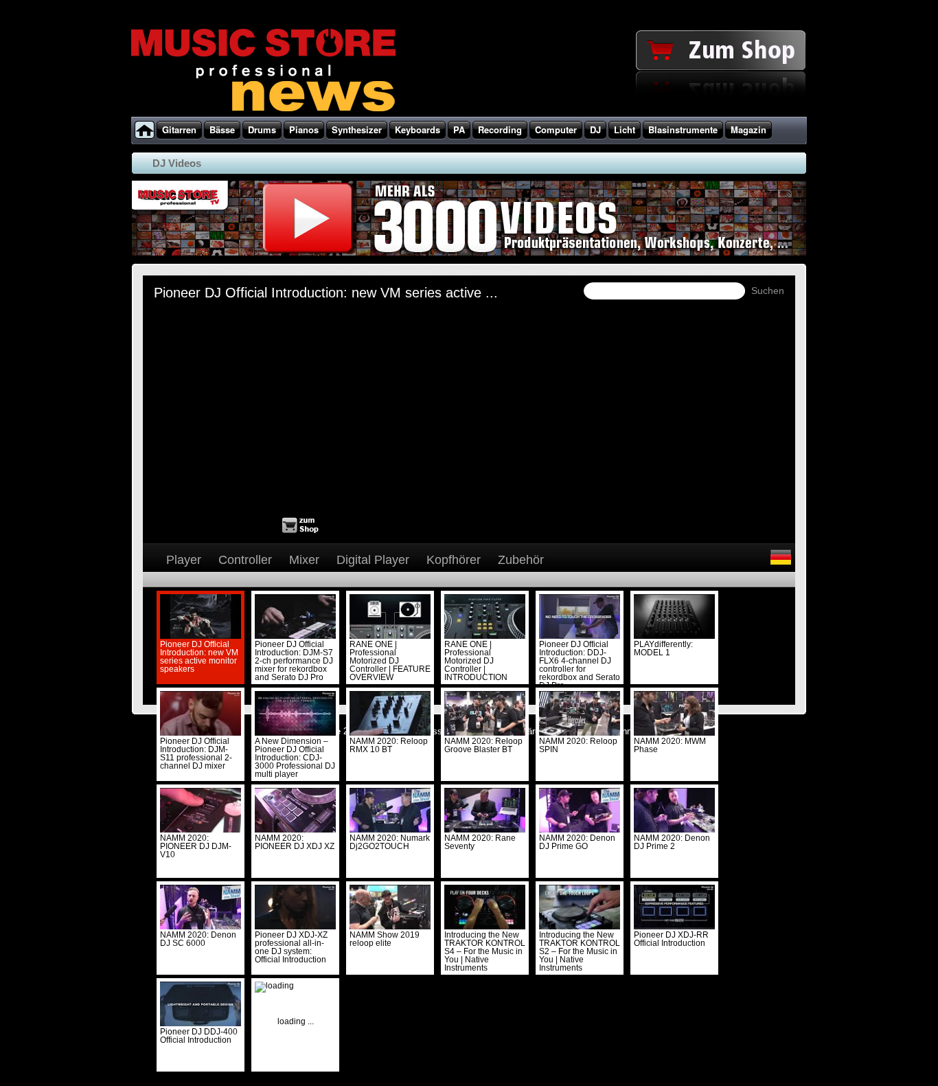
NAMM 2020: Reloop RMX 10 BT (389, 745)
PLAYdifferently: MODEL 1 (663, 648)
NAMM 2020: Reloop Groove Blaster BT (483, 745)
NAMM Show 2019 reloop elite (385, 939)
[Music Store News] (263, 110)
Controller (245, 560)
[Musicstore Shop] (469, 114)
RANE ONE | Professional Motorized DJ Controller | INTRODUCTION (475, 661)
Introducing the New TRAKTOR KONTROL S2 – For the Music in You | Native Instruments (579, 951)
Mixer (304, 560)
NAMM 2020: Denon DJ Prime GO (577, 842)
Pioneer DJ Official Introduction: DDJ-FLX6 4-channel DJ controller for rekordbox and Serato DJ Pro (579, 665)
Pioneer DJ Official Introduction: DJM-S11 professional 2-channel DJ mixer (196, 753)
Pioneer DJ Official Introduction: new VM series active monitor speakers (199, 657)
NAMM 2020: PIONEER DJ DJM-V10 (195, 846)
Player (183, 560)
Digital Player (372, 560)
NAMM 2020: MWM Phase (670, 745)
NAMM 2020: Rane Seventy (480, 842)
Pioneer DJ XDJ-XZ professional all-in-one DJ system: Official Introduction (291, 947)
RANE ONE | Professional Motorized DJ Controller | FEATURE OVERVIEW (390, 661)
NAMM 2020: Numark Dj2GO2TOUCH (390, 842)
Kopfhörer (453, 560)
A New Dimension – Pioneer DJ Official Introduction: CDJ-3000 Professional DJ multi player (295, 757)
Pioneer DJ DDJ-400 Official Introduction (199, 1036)
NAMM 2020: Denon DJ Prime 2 (672, 842)
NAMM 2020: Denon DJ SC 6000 (198, 939)
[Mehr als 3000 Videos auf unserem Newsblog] (467, 255)
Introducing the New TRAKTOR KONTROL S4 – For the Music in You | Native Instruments (484, 951)
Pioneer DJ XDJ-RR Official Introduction (671, 939)
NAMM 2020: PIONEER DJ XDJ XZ (294, 842)
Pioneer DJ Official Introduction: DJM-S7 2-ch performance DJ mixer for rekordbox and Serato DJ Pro (294, 661)
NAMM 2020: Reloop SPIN (578, 745)
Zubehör (521, 560)
